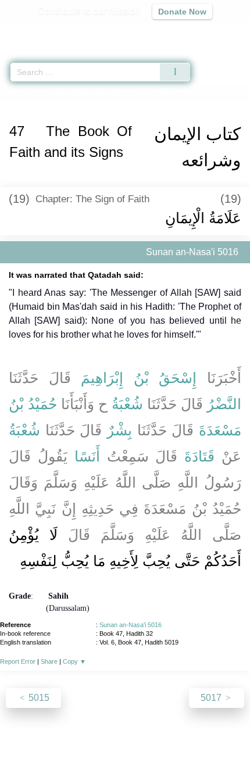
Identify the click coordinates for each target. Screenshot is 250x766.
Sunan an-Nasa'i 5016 (130, 624)
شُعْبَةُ (127, 404)
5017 (212, 698)
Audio (216, 32)
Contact (185, 732)
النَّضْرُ (224, 404)
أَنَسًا (87, 456)
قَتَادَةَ (199, 456)
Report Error (17, 661)
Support (90, 732)
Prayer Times (169, 32)
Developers (138, 732)
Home (14, 92)
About (24, 732)
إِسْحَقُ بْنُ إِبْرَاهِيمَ (139, 378)
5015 (37, 698)
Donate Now (182, 11)
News (55, 732)
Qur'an (78, 32)
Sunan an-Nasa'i (60, 92)
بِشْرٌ (119, 430)
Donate (223, 732)
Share (49, 661)
